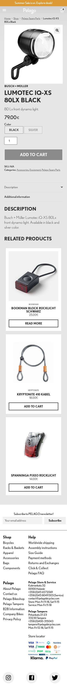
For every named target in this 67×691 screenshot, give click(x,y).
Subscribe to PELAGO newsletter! (33, 514)
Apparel (8, 552)
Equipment (35, 169)
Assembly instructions (42, 547)
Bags (6, 563)
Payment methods (40, 557)
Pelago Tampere (13, 603)
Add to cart (33, 154)
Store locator (36, 636)
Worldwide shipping (41, 542)
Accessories (23, 169)
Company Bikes (13, 614)
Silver (33, 130)
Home (7, 18)
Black (14, 130)
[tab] (33, 187)
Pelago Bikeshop (14, 598)
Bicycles (8, 542)
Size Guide (35, 552)
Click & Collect (38, 568)
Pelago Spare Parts (31, 18)
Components (11, 568)
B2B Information (14, 608)
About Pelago (12, 588)
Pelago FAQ (36, 573)
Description (11, 187)
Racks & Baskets (13, 547)
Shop (16, 18)
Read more (33, 323)
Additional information (17, 197)
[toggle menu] (4, 10)
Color (7, 124)
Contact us (10, 593)
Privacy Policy (12, 619)
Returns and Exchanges (43, 563)
